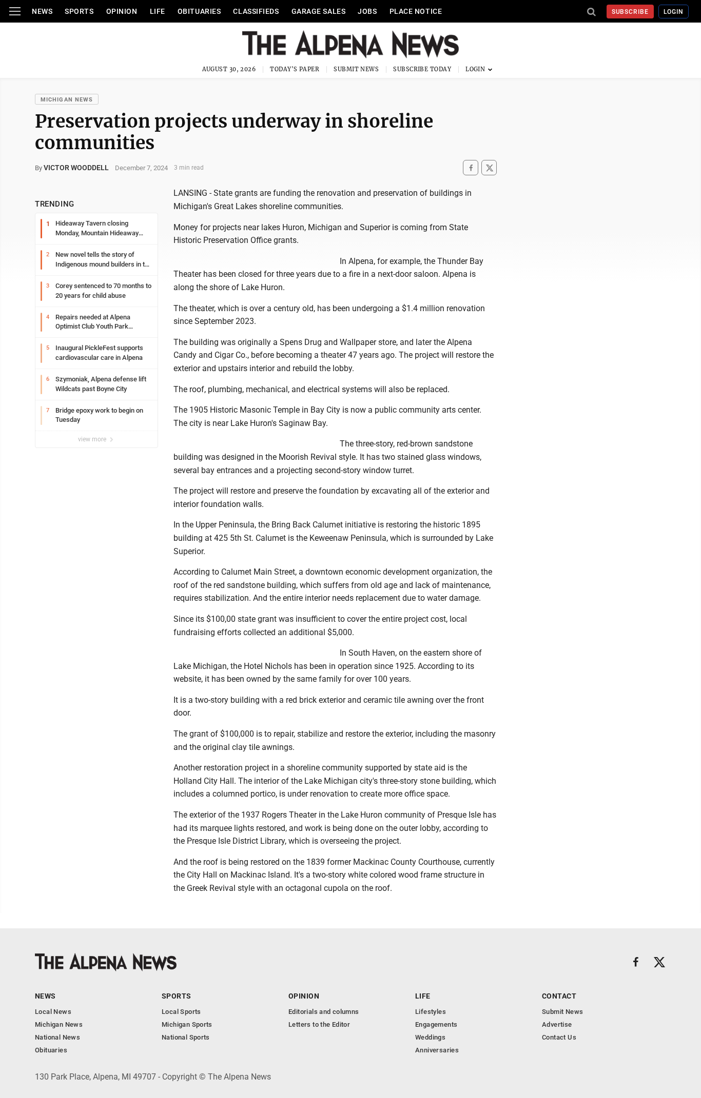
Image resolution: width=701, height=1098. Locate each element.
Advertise (557, 1024)
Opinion (122, 11)
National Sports (186, 1037)
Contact (559, 996)
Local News (53, 1011)
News (42, 11)
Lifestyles (430, 1011)
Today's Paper (294, 69)
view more (93, 439)
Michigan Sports (187, 1024)
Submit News (356, 69)
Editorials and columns (323, 1011)
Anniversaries (437, 1050)
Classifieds (256, 11)
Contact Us (559, 1037)
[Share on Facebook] (470, 168)
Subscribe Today (422, 69)
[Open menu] (15, 11)
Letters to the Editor (319, 1024)
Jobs (367, 11)
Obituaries (199, 11)
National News (57, 1037)
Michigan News (67, 99)
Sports (79, 11)
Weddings (430, 1037)
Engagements (436, 1024)
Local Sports (181, 1011)
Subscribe (630, 11)
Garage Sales (318, 11)
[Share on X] (489, 168)
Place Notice (416, 11)
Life (157, 11)
